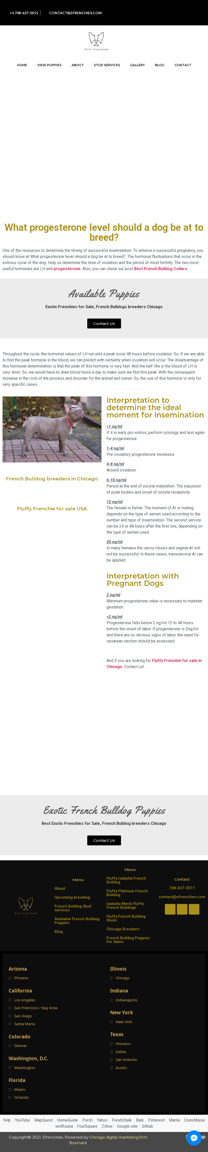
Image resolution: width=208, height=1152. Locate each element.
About (78, 65)
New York (124, 1021)
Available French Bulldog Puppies (77, 921)
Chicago (123, 977)
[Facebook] (161, 8)
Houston (123, 1043)
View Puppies (49, 65)
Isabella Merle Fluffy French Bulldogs (125, 905)
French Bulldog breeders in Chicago (52, 479)
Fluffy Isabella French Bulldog (126, 880)
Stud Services (107, 65)
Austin (121, 1067)
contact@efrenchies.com (182, 897)
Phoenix (21, 977)
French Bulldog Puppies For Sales (128, 940)
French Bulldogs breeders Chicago (129, 306)
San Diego (23, 1016)
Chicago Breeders (123, 929)
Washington (24, 1067)
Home (22, 65)
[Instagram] (173, 8)
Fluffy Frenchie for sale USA (52, 509)
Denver (20, 1045)
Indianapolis (126, 1000)
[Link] (184, 18)
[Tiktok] (184, 8)
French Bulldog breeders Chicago (134, 823)
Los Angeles (24, 1000)
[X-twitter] (173, 18)
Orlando (21, 1097)
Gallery (137, 65)
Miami (19, 1089)
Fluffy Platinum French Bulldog (127, 893)
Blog (159, 65)
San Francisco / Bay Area (35, 1007)
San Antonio (126, 1059)
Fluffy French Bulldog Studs (126, 918)
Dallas (121, 1051)
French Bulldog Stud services (73, 908)
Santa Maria (24, 1023)
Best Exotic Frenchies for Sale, (71, 823)
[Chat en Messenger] (194, 1138)
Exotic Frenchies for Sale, (70, 306)
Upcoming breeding (72, 897)
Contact (183, 65)
